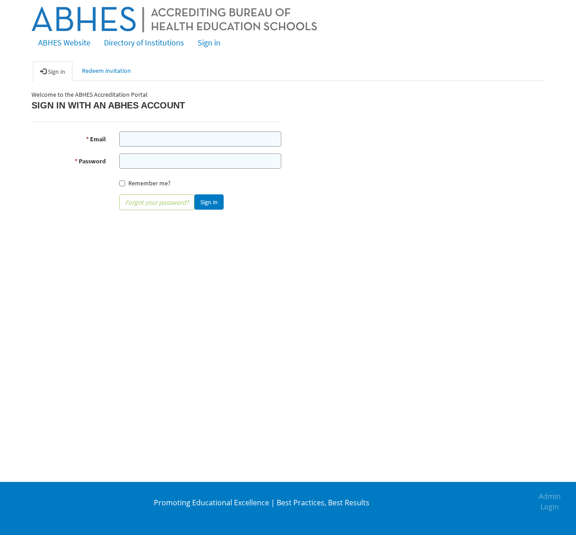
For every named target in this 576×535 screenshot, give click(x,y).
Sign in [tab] (55, 71)
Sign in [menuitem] (209, 42)
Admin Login (550, 501)
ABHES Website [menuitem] (64, 42)
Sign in (209, 202)
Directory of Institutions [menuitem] (144, 42)
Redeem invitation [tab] (106, 71)
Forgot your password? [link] (157, 202)
